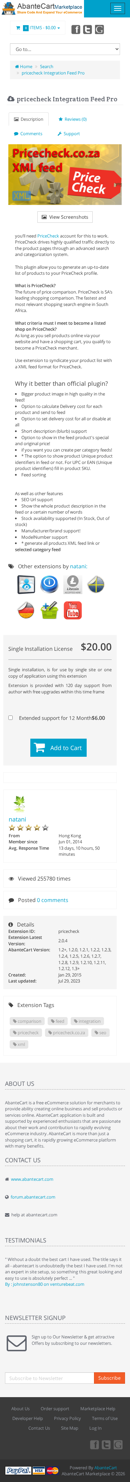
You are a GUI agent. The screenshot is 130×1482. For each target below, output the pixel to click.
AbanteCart (105, 1468)
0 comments (52, 900)
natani (17, 819)
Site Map (69, 1428)
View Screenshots (67, 217)
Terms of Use (105, 1418)
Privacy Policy (67, 1418)
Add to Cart (66, 748)
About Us (20, 1409)
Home (25, 66)
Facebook (75, 29)
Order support (55, 1409)
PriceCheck (48, 236)
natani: (78, 566)
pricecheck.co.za (68, 1032)
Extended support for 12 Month (61, 718)
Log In (95, 1428)
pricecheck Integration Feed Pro (53, 73)
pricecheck (28, 1032)
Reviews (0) (75, 119)
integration (89, 1021)
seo (102, 1032)
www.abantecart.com (32, 1179)
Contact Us (39, 1428)
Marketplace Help (97, 1409)
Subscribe (109, 1378)
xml (21, 1044)
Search (46, 66)
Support (71, 133)
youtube (100, 29)
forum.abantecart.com (33, 1197)
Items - (40, 27)
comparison (29, 1021)
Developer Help (27, 1418)
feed (59, 1021)
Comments (30, 133)
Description (31, 119)
